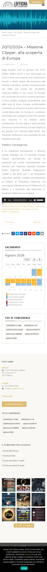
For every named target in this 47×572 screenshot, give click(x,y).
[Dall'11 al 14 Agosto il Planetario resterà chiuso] (23, 499)
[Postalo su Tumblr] (25, 233)
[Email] (42, 233)
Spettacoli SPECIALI (31, 334)
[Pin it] (29, 233)
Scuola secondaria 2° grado (13, 466)
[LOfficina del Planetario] (15, 4)
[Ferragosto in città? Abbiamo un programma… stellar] (8, 499)
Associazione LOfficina (13, 204)
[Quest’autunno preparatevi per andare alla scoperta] (8, 485)
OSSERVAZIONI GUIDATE (14, 330)
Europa (23, 206)
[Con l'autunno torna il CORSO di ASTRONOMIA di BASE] (23, 514)
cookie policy (30, 554)
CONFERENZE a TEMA (13, 325)
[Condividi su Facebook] (13, 233)
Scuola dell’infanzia (10, 451)
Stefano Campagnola (10, 212)
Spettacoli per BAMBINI (14, 334)
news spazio (26, 209)
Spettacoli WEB (11, 338)
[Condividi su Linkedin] (38, 233)
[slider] (40, 200)
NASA (18, 209)
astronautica (28, 204)
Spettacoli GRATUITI (33, 330)
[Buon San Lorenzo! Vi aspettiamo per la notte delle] (38, 499)
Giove (41, 206)
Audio (25, 64)
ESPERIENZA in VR (30, 325)
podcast (35, 209)
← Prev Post (9, 222)
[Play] (5, 200)
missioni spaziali (8, 209)
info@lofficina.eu (17, 389)
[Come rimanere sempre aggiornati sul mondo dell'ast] (38, 514)
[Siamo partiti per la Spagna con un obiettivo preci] (23, 485)
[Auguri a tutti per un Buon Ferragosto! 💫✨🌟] (38, 485)
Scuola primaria (9, 456)
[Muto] (35, 200)
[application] (23, 200)
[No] (44, 559)
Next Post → (38, 222)
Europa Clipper (33, 206)
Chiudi (24, 568)
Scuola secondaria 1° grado (13, 461)
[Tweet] (17, 233)
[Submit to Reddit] (34, 233)
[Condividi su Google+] (21, 233)
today (27, 259)
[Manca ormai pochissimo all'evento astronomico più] (8, 514)
